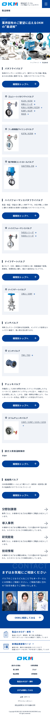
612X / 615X (27, 100)
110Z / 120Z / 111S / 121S (33, 422)
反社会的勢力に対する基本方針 (25, 705)
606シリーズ (27, 104)
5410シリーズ (27, 232)
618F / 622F (27, 110)
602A (23, 114)
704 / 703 (25, 355)
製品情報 (45, 62)
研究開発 (8, 537)
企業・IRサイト (25, 697)
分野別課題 (9, 509)
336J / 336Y (26, 293)
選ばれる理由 (15, 665)
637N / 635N (27, 133)
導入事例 (8, 523)
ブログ (34, 669)
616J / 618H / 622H (30, 107)
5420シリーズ (27, 235)
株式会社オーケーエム (10, 4)
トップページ (34, 62)
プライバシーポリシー (25, 701)
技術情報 (8, 551)
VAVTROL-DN (27, 166)
